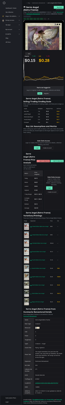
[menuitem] (11, 8)
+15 (48, 18)
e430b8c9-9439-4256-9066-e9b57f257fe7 (46, 383)
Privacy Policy (50, 399)
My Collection (9, 12)
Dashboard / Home (11, 8)
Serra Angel (60, 12)
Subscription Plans (11, 398)
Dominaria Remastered (33, 14)
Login (7, 402)
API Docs (8, 42)
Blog (7, 38)
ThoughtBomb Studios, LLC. (39, 399)
